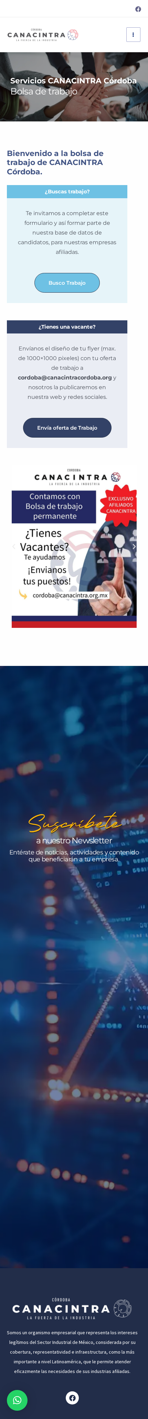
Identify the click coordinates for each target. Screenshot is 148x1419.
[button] (13, 546)
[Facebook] (138, 9)
